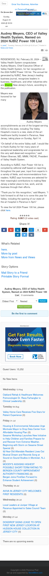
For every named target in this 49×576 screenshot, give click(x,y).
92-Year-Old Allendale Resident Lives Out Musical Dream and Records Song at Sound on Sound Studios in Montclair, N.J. (24, 454)
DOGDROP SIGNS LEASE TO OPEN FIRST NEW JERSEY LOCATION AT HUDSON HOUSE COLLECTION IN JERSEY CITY (22, 526)
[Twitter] (24, 235)
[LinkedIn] (17, 230)
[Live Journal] (24, 230)
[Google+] (11, 230)
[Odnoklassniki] (38, 230)
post (4, 45)
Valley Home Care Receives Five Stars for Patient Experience (24, 413)
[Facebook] (4, 230)
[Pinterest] (45, 230)
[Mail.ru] (31, 230)
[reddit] (17, 235)
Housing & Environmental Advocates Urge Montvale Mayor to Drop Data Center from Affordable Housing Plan (24, 429)
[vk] (31, 235)
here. (8, 210)
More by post (9, 253)
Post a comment (24, 307)
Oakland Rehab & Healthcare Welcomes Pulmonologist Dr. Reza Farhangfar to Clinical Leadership (23, 398)
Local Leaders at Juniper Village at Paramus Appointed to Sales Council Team (24, 506)
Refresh (43, 301)
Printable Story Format (15, 276)
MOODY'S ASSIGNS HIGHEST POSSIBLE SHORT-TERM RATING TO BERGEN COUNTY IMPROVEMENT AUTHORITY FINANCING (22, 468)
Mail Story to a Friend (14, 272)
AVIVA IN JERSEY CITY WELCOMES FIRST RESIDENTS (22, 492)
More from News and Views (18, 257)
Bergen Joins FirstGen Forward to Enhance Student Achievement (20, 478)
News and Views (7, 48)
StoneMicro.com (35, 572)
